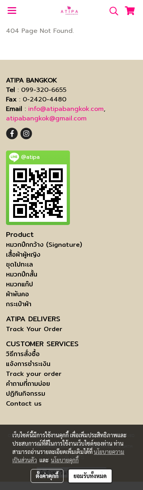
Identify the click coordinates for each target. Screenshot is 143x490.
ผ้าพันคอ (17, 294)
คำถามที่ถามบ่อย (28, 384)
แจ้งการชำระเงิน (28, 364)
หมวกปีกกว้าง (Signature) (44, 245)
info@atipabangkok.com (66, 109)
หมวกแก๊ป (19, 284)
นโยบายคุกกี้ (65, 459)
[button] (111, 11)
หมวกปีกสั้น (21, 274)
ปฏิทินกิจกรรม (25, 393)
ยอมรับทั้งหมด (90, 475)
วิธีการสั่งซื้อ (23, 354)
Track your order (34, 374)
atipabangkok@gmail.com (46, 118)
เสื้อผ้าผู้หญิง (23, 254)
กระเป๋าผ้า (18, 304)
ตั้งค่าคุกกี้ (47, 475)
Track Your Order (34, 329)
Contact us (24, 403)
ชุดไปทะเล (19, 264)
